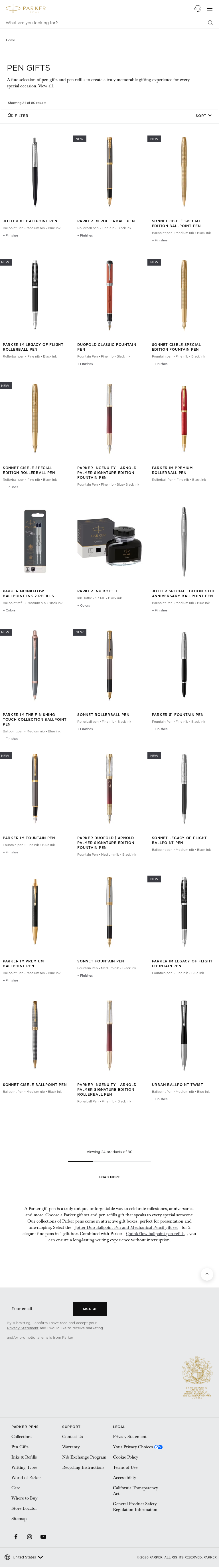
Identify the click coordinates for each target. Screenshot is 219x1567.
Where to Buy (24, 1498)
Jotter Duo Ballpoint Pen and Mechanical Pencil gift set (126, 1227)
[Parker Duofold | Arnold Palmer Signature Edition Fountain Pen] (109, 812)
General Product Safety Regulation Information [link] (135, 1506)
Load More (109, 1177)
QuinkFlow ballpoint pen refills (155, 1234)
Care (15, 1488)
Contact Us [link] (72, 1436)
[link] (99, 1338)
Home (10, 40)
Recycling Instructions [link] (83, 1467)
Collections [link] (21, 1436)
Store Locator (24, 1508)
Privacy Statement (22, 1328)
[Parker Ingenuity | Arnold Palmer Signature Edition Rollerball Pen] (109, 1059)
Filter (21, 115)
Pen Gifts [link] (20, 1447)
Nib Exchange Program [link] (84, 1457)
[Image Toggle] (46, 203)
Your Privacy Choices (133, 1447)
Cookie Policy (125, 1457)
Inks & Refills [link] (24, 1457)
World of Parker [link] (26, 1477)
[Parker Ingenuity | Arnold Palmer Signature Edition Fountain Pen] (109, 442)
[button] (197, 8)
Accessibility (124, 1477)
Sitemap (19, 1518)
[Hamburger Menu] (209, 8)
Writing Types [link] (24, 1467)
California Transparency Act (135, 1490)
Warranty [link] (71, 1447)
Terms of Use (125, 1467)
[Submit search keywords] (210, 22)
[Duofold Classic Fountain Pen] (109, 319)
